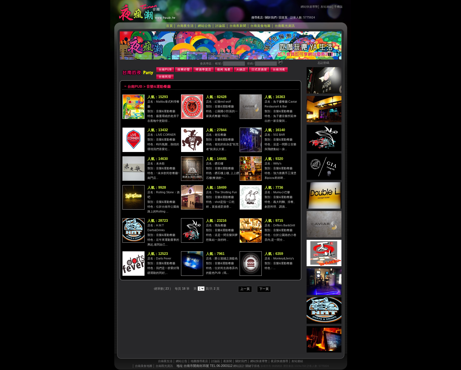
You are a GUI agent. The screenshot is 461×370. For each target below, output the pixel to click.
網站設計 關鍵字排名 (246, 366)
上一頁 (245, 289)
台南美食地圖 (260, 26)
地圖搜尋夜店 (199, 361)
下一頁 (264, 289)
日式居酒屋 (259, 69)
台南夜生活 (185, 26)
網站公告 (204, 26)
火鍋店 (241, 69)
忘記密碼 (323, 63)
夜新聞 (227, 361)
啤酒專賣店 (203, 69)
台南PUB (165, 69)
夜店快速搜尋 (279, 361)
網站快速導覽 (309, 6)
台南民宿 (165, 76)
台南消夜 (279, 69)
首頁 (169, 26)
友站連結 (326, 6)
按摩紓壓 (183, 69)
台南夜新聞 (238, 26)
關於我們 (271, 17)
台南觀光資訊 (285, 26)
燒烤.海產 (223, 69)
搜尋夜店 (257, 17)
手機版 (338, 6)
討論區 (220, 26)
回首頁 (283, 17)
